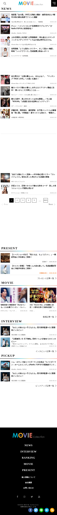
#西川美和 (14, 380)
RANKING (28, 457)
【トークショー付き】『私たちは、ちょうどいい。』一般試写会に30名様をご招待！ (33, 255)
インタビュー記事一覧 (45, 351)
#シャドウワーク (16, 56)
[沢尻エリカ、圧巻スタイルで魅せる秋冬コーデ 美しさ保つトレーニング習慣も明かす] (5, 189)
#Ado (31, 311)
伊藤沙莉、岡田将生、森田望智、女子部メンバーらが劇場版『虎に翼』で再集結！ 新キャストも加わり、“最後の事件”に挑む (33, 111)
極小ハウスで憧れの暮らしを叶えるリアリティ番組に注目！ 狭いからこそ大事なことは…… (32, 89)
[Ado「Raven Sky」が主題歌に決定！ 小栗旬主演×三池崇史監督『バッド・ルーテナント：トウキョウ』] (43, 295)
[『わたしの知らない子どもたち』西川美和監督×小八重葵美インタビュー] (5, 376)
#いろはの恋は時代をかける (27, 44)
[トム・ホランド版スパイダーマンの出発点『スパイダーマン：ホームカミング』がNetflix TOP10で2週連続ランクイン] (5, 365)
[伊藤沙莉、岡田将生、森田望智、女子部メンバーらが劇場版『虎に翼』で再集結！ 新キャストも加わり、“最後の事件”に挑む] (5, 113)
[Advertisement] (28, 65)
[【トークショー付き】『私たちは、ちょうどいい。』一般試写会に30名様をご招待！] (5, 258)
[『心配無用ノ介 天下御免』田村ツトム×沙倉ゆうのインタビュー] (5, 342)
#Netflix (13, 33)
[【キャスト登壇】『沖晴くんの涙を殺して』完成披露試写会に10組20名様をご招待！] (5, 269)
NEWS (29, 445)
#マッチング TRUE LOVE (27, 83)
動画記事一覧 (48, 317)
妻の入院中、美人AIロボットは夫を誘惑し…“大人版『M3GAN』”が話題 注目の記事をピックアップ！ (31, 100)
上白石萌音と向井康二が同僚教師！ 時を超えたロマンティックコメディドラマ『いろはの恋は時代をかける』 (33, 38)
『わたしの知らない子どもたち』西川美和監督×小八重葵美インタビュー (33, 374)
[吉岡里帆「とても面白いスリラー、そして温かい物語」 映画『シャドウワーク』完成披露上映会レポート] (5, 52)
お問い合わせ (28, 488)
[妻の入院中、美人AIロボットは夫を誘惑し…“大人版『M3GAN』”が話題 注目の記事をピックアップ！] (5, 102)
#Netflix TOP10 (22, 33)
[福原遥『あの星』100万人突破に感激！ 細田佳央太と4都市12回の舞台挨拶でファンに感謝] (5, 18)
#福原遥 (40, 22)
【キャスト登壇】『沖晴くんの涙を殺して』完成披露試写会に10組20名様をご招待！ (33, 267)
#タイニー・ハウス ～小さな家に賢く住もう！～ (25, 94)
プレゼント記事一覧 (45, 278)
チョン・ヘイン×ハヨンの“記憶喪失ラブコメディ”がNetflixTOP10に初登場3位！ (31, 27)
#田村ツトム (15, 346)
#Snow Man (15, 44)
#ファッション (15, 193)
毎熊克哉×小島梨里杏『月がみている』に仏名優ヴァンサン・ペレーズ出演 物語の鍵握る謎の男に (13, 306)
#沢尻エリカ (24, 193)
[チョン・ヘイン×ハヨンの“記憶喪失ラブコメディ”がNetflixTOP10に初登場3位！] (5, 29)
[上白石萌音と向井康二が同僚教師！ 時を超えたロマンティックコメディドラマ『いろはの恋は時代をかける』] (5, 40)
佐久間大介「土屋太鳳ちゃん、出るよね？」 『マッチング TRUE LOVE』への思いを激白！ (33, 77)
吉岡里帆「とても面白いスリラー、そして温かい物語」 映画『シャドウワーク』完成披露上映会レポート (32, 50)
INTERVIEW (28, 451)
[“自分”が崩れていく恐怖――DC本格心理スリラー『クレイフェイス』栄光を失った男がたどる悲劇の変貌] (5, 177)
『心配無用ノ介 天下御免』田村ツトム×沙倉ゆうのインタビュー (33, 340)
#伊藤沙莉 (14, 117)
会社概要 (28, 483)
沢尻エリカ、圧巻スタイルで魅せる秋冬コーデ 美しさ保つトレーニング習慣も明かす (33, 187)
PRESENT (28, 470)
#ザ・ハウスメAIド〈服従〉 (19, 106)
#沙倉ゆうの (23, 346)
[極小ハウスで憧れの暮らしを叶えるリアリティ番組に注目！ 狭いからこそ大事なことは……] (5, 91)
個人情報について (28, 477)
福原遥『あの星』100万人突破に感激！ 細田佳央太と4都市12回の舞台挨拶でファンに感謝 (33, 16)
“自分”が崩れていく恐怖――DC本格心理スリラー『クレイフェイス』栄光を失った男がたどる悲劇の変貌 (33, 175)
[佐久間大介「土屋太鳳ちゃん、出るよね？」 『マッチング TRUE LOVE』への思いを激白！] (5, 79)
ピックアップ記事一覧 (45, 386)
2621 (45, 200)
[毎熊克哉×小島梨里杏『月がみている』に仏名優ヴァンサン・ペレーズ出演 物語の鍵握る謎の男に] (14, 295)
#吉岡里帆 (25, 56)
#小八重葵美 (21, 380)
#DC (12, 181)
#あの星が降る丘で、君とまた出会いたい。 (24, 22)
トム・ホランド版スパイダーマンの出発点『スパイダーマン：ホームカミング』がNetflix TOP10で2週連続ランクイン (33, 363)
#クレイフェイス (20, 181)
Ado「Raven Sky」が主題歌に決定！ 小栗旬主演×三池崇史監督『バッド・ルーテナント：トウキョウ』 (42, 306)
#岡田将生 (21, 117)
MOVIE (28, 464)
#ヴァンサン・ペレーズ (8, 311)
